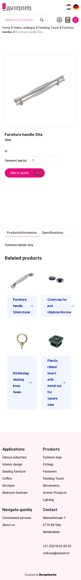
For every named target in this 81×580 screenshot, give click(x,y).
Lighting (48, 500)
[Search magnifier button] (42, 20)
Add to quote (19, 173)
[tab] (22, 233)
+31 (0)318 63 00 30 (57, 546)
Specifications (52, 233)
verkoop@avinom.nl (56, 553)
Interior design (12, 464)
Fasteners (50, 471)
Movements (51, 485)
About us (8, 525)
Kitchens (8, 485)
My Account (58, 20)
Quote (67, 20)
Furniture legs (52, 457)
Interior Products (55, 493)
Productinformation (22, 233)
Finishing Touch (53, 478)
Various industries (14, 457)
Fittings (48, 464)
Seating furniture (14, 471)
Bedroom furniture (15, 493)
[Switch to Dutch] (69, 7)
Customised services (16, 518)
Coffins (7, 478)
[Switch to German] (76, 7)
